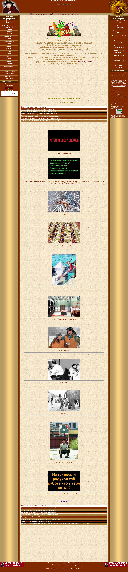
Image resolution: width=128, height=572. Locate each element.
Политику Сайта (84, 62)
